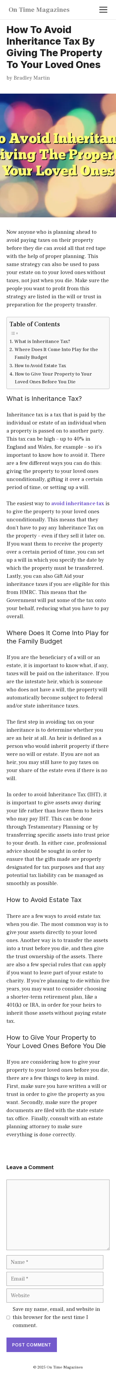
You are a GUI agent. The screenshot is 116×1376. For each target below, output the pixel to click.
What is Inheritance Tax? (42, 341)
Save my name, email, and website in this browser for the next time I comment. (56, 1317)
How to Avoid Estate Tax (40, 366)
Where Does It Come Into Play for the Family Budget (56, 353)
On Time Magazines (39, 9)
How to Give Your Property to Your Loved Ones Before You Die (53, 378)
